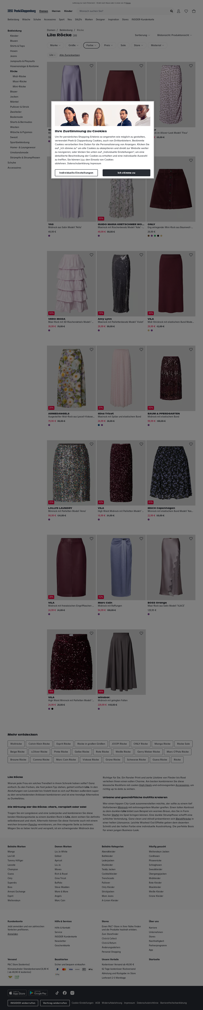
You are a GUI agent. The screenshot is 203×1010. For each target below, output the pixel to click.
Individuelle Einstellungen (76, 173)
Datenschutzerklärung (78, 163)
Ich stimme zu (126, 173)
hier (83, 159)
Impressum (95, 163)
